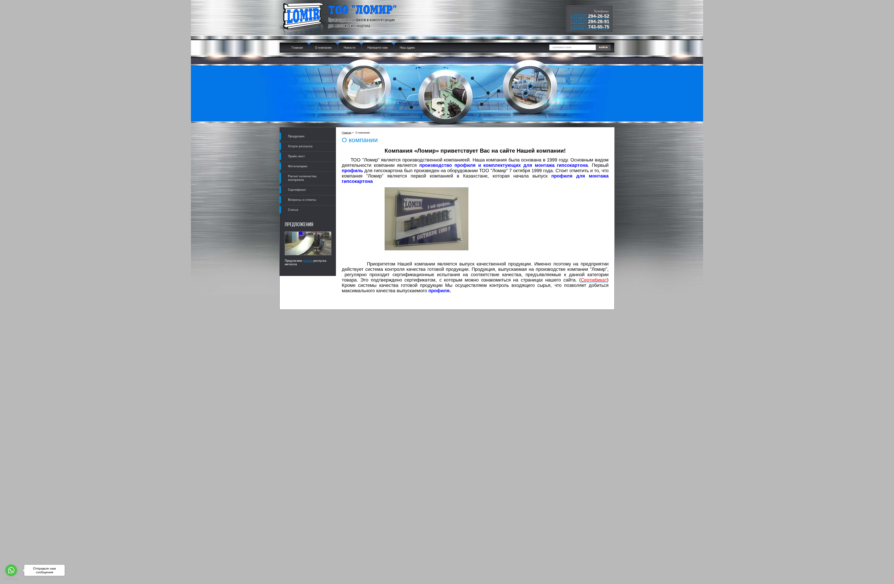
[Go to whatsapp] (11, 570)
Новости (349, 47)
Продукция (296, 136)
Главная (297, 47)
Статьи (293, 209)
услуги (307, 260)
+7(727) (589, 16)
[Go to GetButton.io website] (11, 579)
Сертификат (297, 189)
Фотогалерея (297, 166)
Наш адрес (407, 47)
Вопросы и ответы (302, 199)
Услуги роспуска (300, 146)
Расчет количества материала (302, 178)
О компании (323, 47)
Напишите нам (377, 47)
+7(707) (589, 26)
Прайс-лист (296, 156)
